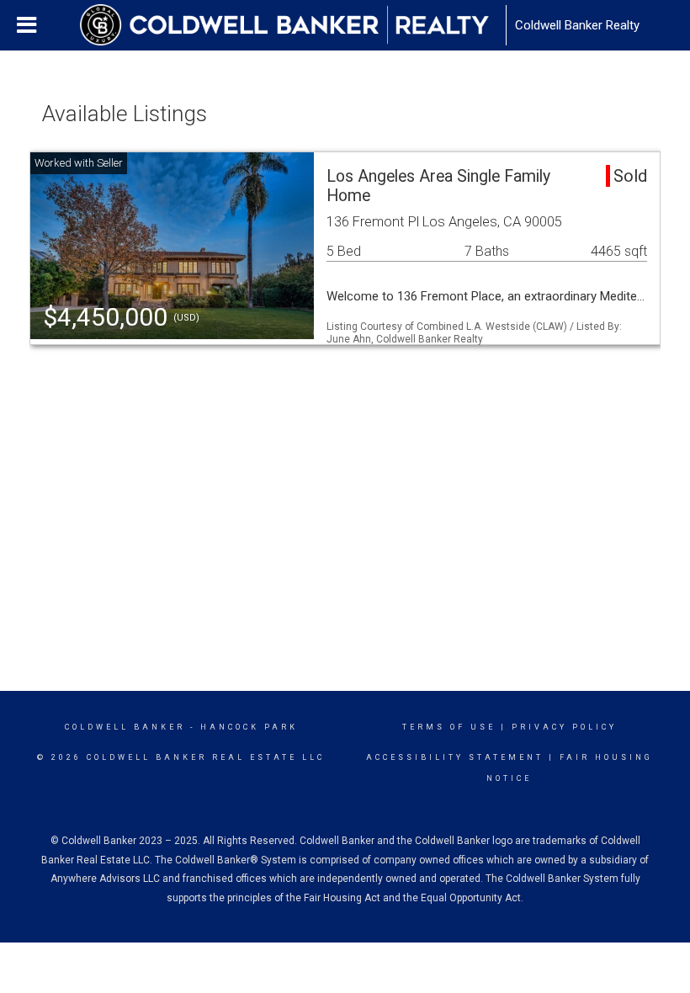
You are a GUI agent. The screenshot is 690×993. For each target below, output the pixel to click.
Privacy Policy (564, 727)
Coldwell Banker (125, 727)
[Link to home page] (293, 25)
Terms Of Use (449, 727)
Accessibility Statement (455, 757)
